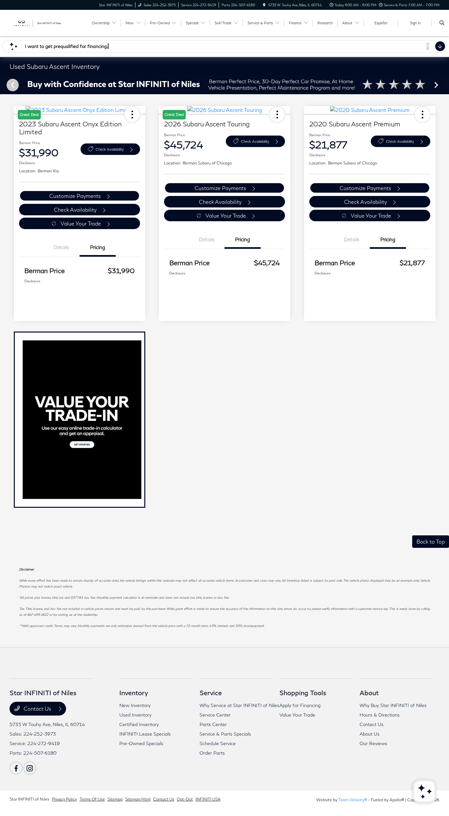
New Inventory (135, 705)
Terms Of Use (92, 799)
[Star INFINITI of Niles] (39, 22)
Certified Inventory (139, 724)
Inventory (133, 693)
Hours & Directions (380, 715)
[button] (422, 114)
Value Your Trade (80, 223)
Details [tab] (61, 247)
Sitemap (115, 799)
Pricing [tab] (97, 247)
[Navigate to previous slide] (5, 85)
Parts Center (213, 724)
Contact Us (37, 708)
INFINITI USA (208, 799)
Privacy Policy (64, 799)
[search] (441, 23)
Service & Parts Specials (225, 734)
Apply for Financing (299, 705)
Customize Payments (75, 196)
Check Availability (110, 149)
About (369, 693)
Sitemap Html (138, 799)
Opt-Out (185, 799)
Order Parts (212, 753)
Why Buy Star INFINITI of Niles (393, 705)
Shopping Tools (302, 693)
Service (211, 693)
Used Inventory (135, 715)
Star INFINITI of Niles (29, 799)
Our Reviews (373, 743)
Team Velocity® (352, 799)
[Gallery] (224, 84)
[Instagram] (29, 768)
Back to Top (430, 541)
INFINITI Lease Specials (145, 734)
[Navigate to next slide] (444, 85)
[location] (264, 5)
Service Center (215, 715)
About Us (370, 734)
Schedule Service (218, 743)
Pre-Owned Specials (141, 743)
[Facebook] (16, 768)
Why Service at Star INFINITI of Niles (239, 705)
